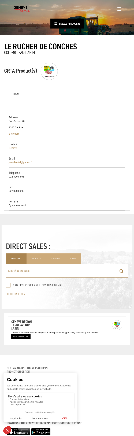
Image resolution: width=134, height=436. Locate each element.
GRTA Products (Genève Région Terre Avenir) (37, 285)
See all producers (69, 23)
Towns (73, 258)
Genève (13, 148)
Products (36, 258)
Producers (16, 258)
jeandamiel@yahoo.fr (20, 162)
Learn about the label (21, 336)
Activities (55, 258)
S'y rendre (14, 133)
